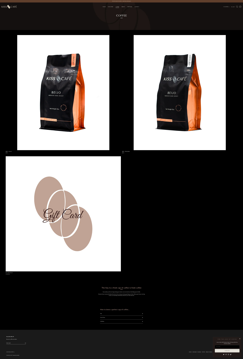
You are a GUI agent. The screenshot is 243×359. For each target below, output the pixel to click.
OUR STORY (110, 6)
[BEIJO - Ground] (63, 92)
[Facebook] (226, 354)
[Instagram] (228, 354)
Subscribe (227, 350)
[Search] (237, 6)
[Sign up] (25, 343)
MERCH (123, 6)
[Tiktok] (230, 354)
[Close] (239, 338)
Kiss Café (10, 355)
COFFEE (117, 6)
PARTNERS (129, 6)
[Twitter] (223, 354)
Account (233, 6)
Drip (101, 313)
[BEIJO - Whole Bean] (179, 92)
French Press (102, 317)
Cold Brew (102, 321)
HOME (104, 6)
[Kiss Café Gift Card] (63, 213)
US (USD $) (225, 6)
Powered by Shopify (16, 355)
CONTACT (137, 6)
